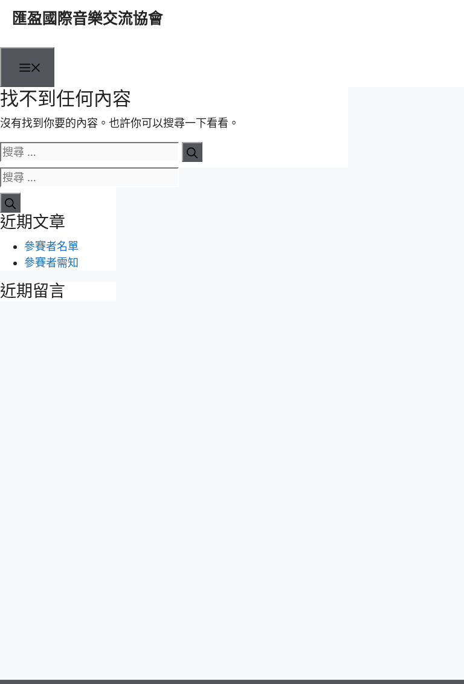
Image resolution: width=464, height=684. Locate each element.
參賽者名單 (51, 246)
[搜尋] (192, 152)
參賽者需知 (51, 262)
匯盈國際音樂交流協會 (87, 18)
